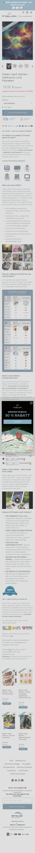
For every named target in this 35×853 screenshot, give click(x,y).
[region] (17, 5)
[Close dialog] (31, 403)
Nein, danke (17, 428)
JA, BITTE (17, 421)
